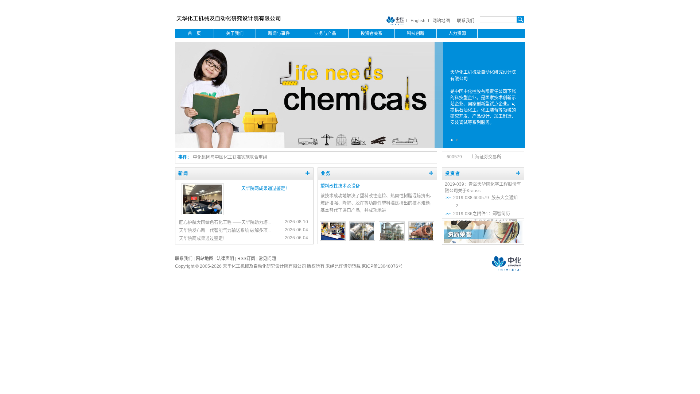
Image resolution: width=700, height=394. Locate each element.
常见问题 (267, 258)
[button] (206, 210)
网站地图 (441, 20)
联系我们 (465, 20)
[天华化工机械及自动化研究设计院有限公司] (230, 22)
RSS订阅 (246, 258)
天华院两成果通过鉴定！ (265, 188)
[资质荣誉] (483, 241)
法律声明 (225, 258)
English (418, 20)
